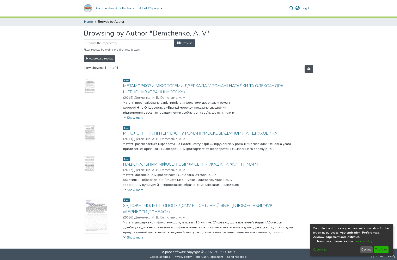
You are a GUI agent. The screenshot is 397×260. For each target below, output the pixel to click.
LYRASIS (229, 252)
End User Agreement (209, 257)
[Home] (88, 8)
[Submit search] (291, 8)
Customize (319, 250)
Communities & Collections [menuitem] (115, 8)
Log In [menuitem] (305, 8)
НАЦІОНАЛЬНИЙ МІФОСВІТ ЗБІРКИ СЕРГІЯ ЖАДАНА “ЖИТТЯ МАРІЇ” (191, 164)
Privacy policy (183, 257)
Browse (187, 43)
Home (88, 21)
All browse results (100, 59)
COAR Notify (385, 256)
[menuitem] (150, 8)
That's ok (381, 250)
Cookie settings (160, 257)
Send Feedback (237, 257)
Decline (366, 250)
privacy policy (363, 241)
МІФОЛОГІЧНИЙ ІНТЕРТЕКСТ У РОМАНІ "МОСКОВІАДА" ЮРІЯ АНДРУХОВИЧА (200, 133)
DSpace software (173, 252)
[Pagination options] (309, 69)
